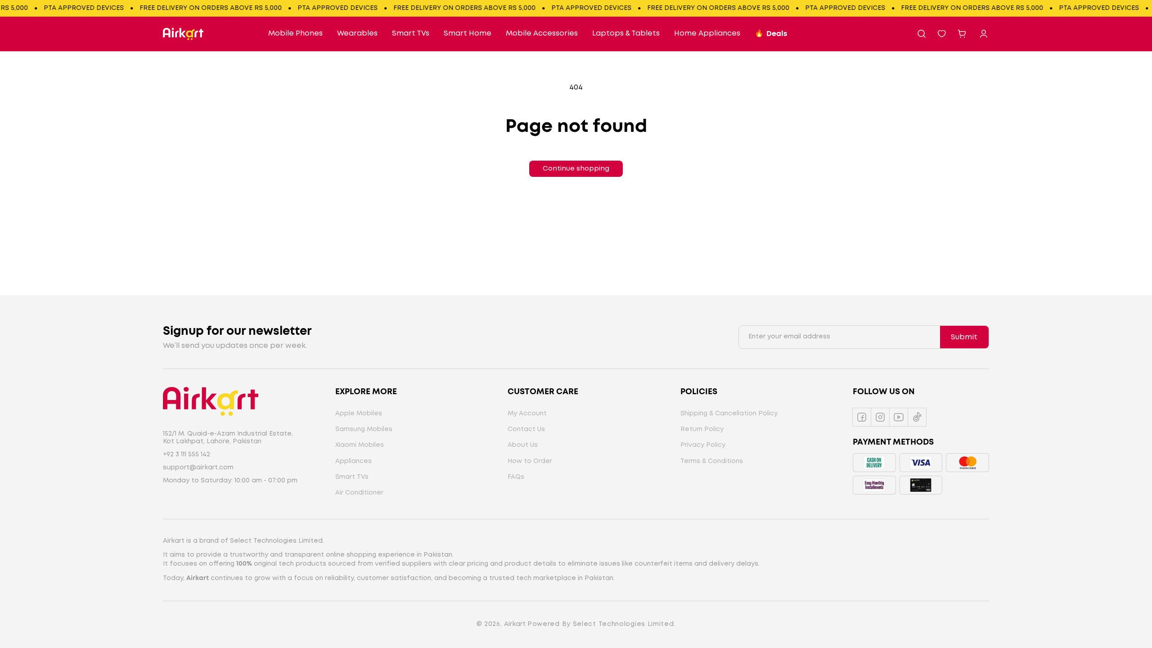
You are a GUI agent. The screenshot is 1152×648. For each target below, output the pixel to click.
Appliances (353, 461)
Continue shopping (576, 169)
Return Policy (702, 429)
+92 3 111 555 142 (186, 454)
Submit (964, 337)
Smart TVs (352, 477)
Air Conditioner (359, 492)
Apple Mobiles (358, 413)
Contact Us (526, 429)
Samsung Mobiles (363, 429)
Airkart (515, 624)
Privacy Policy (702, 445)
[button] (921, 33)
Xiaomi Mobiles (359, 445)
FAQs (516, 477)
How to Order (530, 461)
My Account (527, 413)
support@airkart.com (198, 467)
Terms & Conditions (711, 461)
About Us (523, 445)
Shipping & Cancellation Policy (729, 413)
